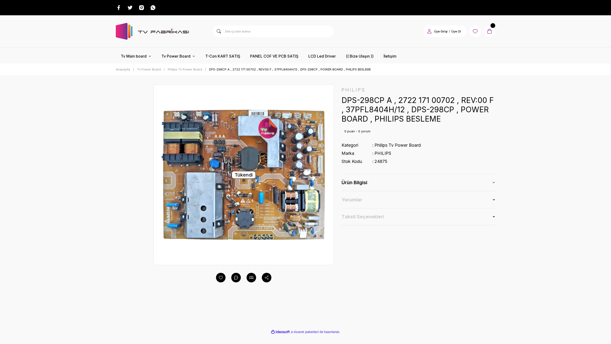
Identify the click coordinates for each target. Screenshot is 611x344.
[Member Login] (429, 31)
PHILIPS (382, 153)
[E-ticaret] (305, 332)
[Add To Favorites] (221, 277)
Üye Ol (456, 31)
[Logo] (152, 31)
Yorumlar (352, 200)
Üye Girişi (441, 31)
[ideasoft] (280, 332)
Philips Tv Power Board (397, 145)
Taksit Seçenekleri (363, 217)
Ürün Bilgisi (354, 182)
